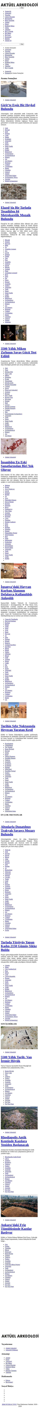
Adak (7, 626)
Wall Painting (9, 535)
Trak (6, 852)
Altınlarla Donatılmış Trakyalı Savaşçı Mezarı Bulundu (18, 830)
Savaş (7, 388)
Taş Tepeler (8, 747)
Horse (7, 661)
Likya (7, 1159)
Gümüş (7, 965)
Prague (7, 978)
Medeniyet (8, 152)
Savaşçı (7, 853)
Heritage (7, 163)
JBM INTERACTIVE (9, 1404)
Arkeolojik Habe (10, 811)
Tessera (7, 242)
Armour (7, 392)
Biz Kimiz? (9, 1382)
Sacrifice (8, 647)
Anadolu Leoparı (10, 249)
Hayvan (7, 243)
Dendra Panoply (10, 408)
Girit (6, 128)
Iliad (6, 403)
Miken (7, 375)
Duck (7, 280)
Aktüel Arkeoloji (10, 100)
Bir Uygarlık (9, 31)
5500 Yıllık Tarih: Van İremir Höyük (16, 1059)
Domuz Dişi (9, 372)
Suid (6, 132)
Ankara (7, 1255)
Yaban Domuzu (10, 756)
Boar (6, 525)
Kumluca (8, 1162)
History (7, 157)
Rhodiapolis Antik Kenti (13, 1157)
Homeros (8, 377)
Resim (7, 487)
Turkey (7, 285)
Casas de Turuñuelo (11, 619)
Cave (6, 518)
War (6, 412)
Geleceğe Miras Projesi (12, 1264)
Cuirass (7, 386)
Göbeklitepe (9, 745)
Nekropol (8, 1252)
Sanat (7, 144)
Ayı (6, 251)
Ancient (7, 179)
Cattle (7, 663)
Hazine (7, 866)
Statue (7, 137)
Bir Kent (8, 35)
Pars (6, 260)
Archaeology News (11, 177)
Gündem (8, 170)
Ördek (7, 256)
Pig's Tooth (8, 395)
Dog (6, 667)
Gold (6, 881)
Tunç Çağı (8, 374)
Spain (7, 668)
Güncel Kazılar (10, 17)
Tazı (6, 258)
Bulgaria (7, 892)
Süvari (7, 855)
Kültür (7, 150)
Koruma (7, 516)
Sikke (7, 967)
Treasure (7, 888)
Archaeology (9, 154)
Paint (6, 538)
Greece (7, 405)
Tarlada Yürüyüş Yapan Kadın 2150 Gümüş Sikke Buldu (19, 946)
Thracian (8, 872)
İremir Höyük (9, 1071)
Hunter (7, 531)
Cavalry (7, 877)
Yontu (7, 753)
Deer (6, 276)
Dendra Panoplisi (10, 384)
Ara (22, 8)
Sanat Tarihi (9, 146)
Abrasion (8, 544)
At (6, 636)
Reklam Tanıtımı (11, 1370)
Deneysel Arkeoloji (11, 390)
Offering (7, 654)
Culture (7, 164)
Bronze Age (9, 397)
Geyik (7, 253)
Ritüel (7, 625)
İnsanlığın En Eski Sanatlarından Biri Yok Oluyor (17, 465)
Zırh (6, 368)
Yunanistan (8, 381)
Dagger (7, 884)
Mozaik (7, 240)
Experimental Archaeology (13, 414)
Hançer (7, 863)
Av (6, 247)
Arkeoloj (8, 322)
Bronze (7, 394)
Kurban (7, 623)
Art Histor (8, 436)
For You (7, 1102)
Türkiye (7, 264)
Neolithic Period (10, 771)
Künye (8, 1380)
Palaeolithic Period (11, 533)
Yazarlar (7, 15)
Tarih (6, 143)
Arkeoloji (8, 13)
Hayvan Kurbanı (10, 621)
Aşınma (7, 513)
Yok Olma (8, 511)
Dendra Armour (10, 406)
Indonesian (8, 540)
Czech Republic (10, 976)
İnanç (7, 632)
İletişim (7, 39)
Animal (7, 269)
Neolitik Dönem (10, 758)
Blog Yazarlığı (9, 20)
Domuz (7, 73)
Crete (6, 135)
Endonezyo (8, 509)
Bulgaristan (8, 870)
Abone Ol (8, 40)
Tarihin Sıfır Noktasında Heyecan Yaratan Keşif (18, 728)
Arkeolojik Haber (10, 175)
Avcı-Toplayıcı (10, 489)
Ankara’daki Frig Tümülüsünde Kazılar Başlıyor (16, 1228)
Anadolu (8, 262)
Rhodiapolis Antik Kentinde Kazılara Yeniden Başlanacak (15, 1141)
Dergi (7, 24)
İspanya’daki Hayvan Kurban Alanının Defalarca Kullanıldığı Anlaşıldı (16, 592)
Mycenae (8, 399)
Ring (6, 883)
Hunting (7, 529)
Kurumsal (8, 37)
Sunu (6, 628)
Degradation (9, 546)
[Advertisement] (20, 1309)
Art (6, 159)
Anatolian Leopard (11, 273)
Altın (6, 859)
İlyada (7, 379)
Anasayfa (8, 11)
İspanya (7, 643)
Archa (7, 930)
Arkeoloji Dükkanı (12, 1350)
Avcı (6, 498)
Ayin (6, 630)
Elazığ (7, 265)
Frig (6, 1244)
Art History (8, 161)
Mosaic (7, 267)
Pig (6, 278)
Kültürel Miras (9, 26)
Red (6, 536)
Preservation (9, 547)
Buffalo (7, 527)
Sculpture (8, 139)
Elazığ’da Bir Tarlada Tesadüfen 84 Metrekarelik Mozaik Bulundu (16, 213)
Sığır (6, 637)
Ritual (7, 648)
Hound (7, 282)
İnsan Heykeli (9, 749)
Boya (6, 507)
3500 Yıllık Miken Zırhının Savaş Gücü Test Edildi (18, 352)
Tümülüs (8, 1248)
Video (7, 28)
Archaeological (10, 155)
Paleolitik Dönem (10, 500)
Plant (6, 271)
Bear (6, 275)
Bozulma (8, 515)
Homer (7, 401)
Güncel (7, 172)
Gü (6, 699)
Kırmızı (7, 504)
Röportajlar (8, 18)
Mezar (7, 857)
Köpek (7, 641)
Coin (6, 974)
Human (7, 767)
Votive (7, 652)
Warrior (7, 875)
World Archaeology (11, 181)
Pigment (7, 505)
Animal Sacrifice (10, 645)
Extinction (8, 542)
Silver (7, 973)
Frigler (7, 1246)
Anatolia (7, 284)
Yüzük (7, 861)
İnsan (6, 754)
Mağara (7, 485)
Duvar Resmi (9, 502)
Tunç (6, 370)
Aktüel (7, 22)
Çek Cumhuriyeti (10, 969)
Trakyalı (7, 850)
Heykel (7, 130)
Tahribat (7, 29)
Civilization (8, 166)
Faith (6, 657)
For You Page (9, 1104)
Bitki (6, 245)
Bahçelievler (9, 1253)
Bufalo (7, 494)
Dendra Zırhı (9, 383)
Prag (6, 971)
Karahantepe (9, 743)
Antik (7, 148)
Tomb (7, 879)
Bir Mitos (8, 33)
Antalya (7, 1160)
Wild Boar (8, 769)
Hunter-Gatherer (10, 522)
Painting (7, 520)
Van (6, 1075)
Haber (7, 168)
